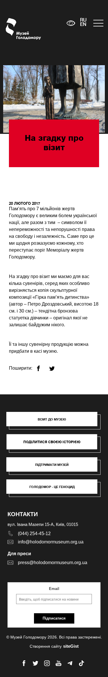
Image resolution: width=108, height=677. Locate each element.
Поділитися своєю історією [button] (51, 442)
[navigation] (97, 23)
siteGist (71, 646)
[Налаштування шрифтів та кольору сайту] (70, 23)
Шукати (44, 23)
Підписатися (54, 618)
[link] (55, 467)
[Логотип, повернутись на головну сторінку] (16, 29)
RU (83, 20)
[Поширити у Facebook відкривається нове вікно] (42, 366)
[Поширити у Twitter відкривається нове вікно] (55, 366)
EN (83, 25)
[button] (55, 421)
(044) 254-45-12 (34, 533)
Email (54, 589)
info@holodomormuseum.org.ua (51, 541)
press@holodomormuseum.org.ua (52, 562)
